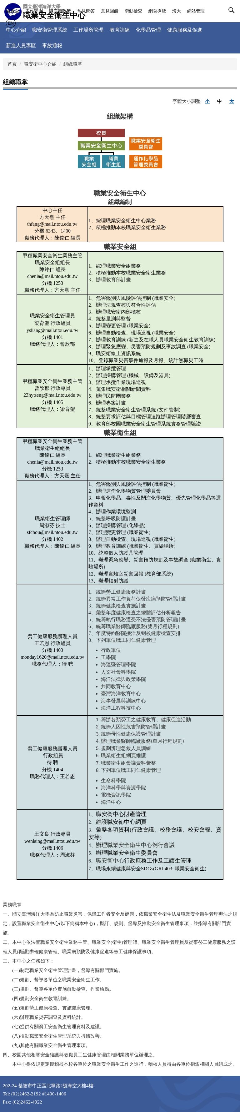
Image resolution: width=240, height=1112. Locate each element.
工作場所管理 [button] (88, 30)
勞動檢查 (133, 10)
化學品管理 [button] (148, 30)
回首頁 (12, 10)
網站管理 (196, 10)
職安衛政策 (60, 10)
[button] (232, 11)
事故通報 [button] (52, 45)
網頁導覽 (157, 10)
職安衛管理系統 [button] (49, 30)
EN (11, 23)
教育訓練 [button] (120, 30)
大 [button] (231, 101)
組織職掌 (72, 64)
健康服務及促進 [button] (184, 30)
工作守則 (34, 10)
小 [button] (207, 101)
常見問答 (86, 10)
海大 (176, 10)
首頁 (12, 64)
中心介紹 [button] (16, 30)
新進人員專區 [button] (21, 45)
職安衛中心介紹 (40, 64)
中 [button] (219, 101)
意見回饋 (109, 10)
